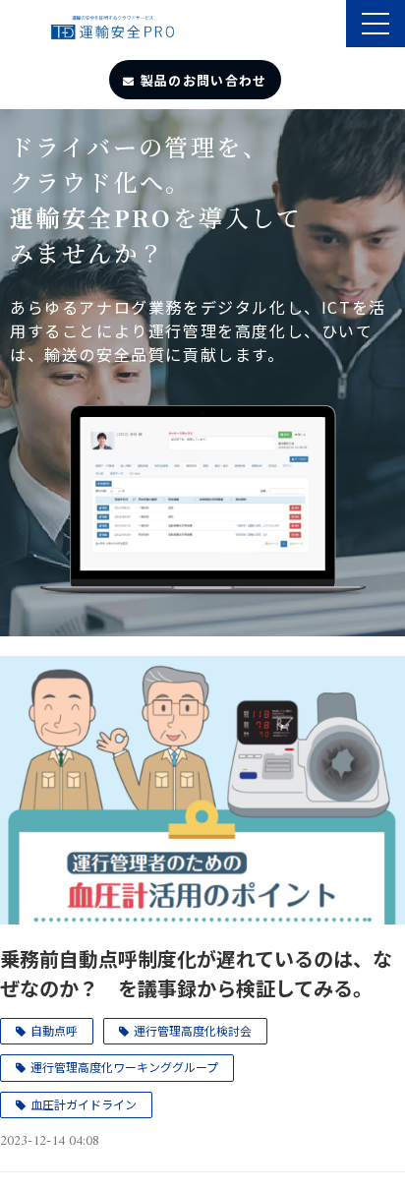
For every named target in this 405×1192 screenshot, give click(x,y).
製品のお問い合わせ (204, 80)
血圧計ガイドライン (83, 1104)
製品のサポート (328, 25)
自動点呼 (54, 1030)
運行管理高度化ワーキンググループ (124, 1066)
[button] (375, 23)
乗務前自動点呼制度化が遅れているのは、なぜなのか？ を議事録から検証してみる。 (196, 973)
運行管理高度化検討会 (193, 1030)
